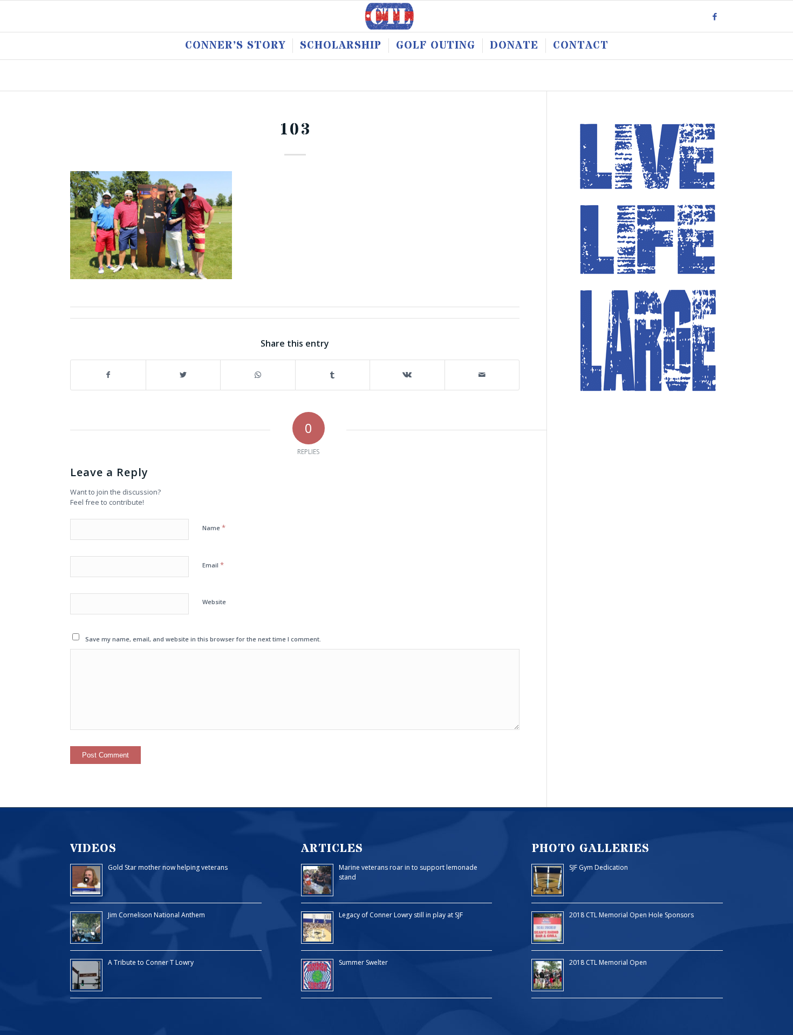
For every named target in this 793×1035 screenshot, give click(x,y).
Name (213, 527)
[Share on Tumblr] (333, 375)
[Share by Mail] (482, 375)
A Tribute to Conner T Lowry (151, 962)
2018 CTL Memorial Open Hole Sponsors (631, 914)
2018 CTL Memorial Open (608, 962)
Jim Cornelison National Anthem (156, 914)
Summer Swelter (363, 962)
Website (214, 602)
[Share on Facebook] (108, 375)
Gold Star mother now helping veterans (168, 867)
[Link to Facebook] (715, 16)
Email (213, 565)
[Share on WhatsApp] (258, 375)
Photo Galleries (590, 848)
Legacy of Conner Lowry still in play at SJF (401, 914)
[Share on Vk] (407, 375)
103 (294, 130)
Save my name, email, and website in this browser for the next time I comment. (203, 639)
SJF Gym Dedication (598, 867)
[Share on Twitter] (183, 375)
